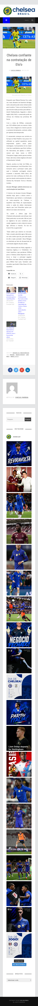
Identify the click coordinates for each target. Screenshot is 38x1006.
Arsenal (12, 354)
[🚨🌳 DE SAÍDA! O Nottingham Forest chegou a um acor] (18, 841)
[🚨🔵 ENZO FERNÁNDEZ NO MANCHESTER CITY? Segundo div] (18, 816)
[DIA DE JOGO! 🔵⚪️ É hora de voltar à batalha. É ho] (18, 945)
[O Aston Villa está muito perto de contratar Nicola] (18, 790)
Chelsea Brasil (24, 1000)
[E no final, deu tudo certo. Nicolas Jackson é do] (18, 479)
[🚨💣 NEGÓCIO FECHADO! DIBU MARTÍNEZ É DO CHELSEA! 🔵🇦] (18, 634)
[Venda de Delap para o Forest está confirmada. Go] (18, 738)
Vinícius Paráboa (16, 70)
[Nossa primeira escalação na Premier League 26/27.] (18, 919)
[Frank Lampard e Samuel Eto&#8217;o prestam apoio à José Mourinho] (11, 289)
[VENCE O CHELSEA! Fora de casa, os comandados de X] (18, 867)
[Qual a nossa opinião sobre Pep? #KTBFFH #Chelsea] (18, 557)
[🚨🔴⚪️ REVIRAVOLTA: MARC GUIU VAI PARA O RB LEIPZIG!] (18, 453)
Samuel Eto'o (15, 356)
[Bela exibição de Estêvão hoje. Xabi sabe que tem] (18, 505)
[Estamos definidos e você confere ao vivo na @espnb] (18, 660)
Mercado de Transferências (21, 353)
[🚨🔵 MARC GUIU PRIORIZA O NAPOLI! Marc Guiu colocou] (18, 712)
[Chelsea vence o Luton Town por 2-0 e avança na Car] (18, 608)
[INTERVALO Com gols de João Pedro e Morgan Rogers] (18, 893)
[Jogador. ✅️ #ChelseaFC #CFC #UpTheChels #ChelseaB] (18, 583)
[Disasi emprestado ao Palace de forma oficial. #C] (18, 764)
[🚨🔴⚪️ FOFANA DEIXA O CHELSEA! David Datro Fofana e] (18, 531)
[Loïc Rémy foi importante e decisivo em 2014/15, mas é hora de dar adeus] (11, 324)
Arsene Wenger (20, 354)
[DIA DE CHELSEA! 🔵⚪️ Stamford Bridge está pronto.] (18, 686)
